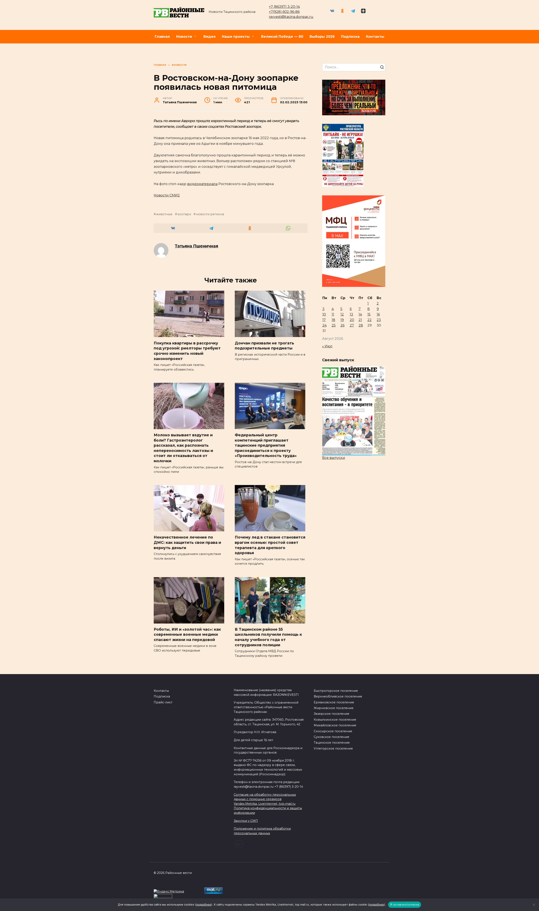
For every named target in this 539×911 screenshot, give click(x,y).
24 (324, 325)
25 (334, 325)
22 (369, 320)
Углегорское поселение (333, 748)
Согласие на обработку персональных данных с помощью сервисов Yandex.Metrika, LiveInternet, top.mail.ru (265, 799)
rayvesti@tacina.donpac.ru (291, 17)
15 (369, 314)
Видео (209, 37)
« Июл (327, 346)
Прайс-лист (163, 702)
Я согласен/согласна (404, 904)
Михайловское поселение (335, 725)
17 (324, 320)
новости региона (210, 214)
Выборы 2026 (322, 37)
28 (361, 325)
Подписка (350, 37)
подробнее (203, 904)
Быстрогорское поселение (336, 691)
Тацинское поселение (332, 742)
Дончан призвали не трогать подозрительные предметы (264, 345)
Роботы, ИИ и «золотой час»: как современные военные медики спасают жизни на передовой (187, 634)
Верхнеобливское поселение (338, 696)
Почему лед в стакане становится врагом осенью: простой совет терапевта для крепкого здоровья (270, 545)
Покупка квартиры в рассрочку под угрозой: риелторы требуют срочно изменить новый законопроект (187, 351)
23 (379, 320)
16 (378, 314)
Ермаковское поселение (334, 702)
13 (351, 314)
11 (333, 314)
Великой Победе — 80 (282, 37)
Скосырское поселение (333, 731)
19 (342, 320)
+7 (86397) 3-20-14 (284, 7)
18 (333, 320)
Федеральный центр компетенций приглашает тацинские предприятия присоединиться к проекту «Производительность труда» (266, 445)
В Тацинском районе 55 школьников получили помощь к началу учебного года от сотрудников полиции (268, 637)
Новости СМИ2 (167, 195)
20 (352, 320)
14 (360, 314)
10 (324, 314)
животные (164, 214)
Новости (184, 37)
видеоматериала (202, 184)
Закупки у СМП (246, 821)
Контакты (375, 37)
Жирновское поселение (334, 708)
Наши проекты (236, 37)
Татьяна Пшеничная (196, 246)
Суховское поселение (331, 737)
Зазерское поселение (331, 714)
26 (342, 325)
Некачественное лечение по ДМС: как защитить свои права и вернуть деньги (187, 542)
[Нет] (534, 905)
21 (360, 320)
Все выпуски (333, 458)
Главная (162, 37)
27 (352, 325)
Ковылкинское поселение (335, 720)
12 (342, 314)
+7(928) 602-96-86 (284, 12)
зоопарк (184, 214)
